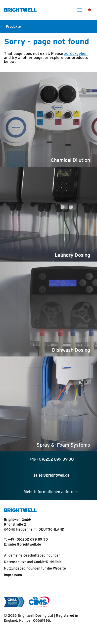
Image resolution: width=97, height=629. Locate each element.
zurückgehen (76, 53)
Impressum (13, 575)
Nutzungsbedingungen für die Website (35, 568)
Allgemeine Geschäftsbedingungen (32, 555)
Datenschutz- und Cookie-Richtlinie (33, 562)
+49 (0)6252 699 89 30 (28, 539)
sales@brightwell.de (24, 544)
